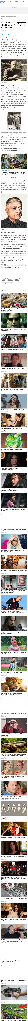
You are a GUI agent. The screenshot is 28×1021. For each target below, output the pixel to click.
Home (2, 15)
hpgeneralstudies (4, 82)
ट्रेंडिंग (9, 1)
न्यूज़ (6, 15)
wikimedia (2, 229)
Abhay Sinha (4, 30)
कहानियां (16, 1)
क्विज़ (23, 1)
